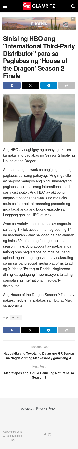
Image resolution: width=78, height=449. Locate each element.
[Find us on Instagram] (49, 435)
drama (16, 317)
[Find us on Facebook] (45, 435)
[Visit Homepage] (39, 6)
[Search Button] (73, 6)
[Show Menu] (5, 6)
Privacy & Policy (46, 408)
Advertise (26, 408)
